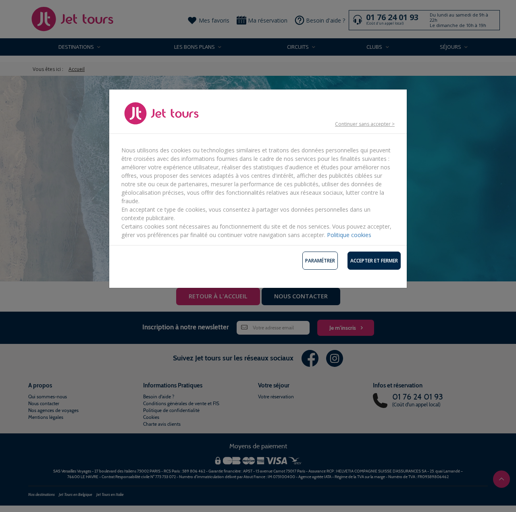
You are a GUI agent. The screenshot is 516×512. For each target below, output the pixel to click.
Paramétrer (320, 260)
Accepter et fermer (374, 260)
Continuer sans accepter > (365, 124)
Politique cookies (349, 235)
